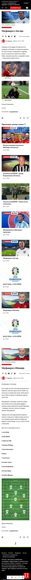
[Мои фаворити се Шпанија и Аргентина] (15, 220)
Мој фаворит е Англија (10, 258)
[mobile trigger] (3, 8)
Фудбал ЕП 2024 (6, 27)
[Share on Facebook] (3, 36)
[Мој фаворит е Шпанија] (15, 300)
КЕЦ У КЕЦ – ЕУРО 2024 (12, 284)
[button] (12, 36)
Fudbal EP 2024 (13, 111)
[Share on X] (6, 36)
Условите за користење (14, 4)
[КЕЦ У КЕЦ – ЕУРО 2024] (15, 274)
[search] (23, 8)
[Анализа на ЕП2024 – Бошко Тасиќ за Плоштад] (15, 191)
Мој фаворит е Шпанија (11, 310)
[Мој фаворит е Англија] (15, 248)
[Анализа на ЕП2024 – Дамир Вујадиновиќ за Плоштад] (15, 163)
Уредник (10, 41)
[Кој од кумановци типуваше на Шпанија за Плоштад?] (15, 135)
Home (3, 25)
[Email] (9, 36)
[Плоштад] (15, 7)
